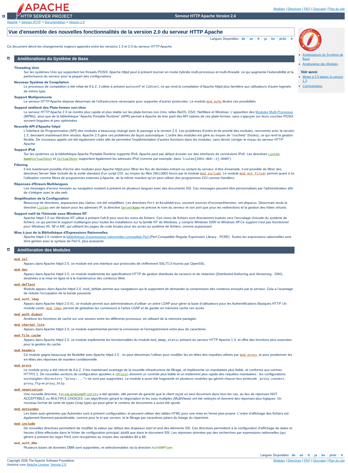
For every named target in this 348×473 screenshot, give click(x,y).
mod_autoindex (26, 409)
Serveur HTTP (31, 22)
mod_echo (214, 101)
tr (292, 38)
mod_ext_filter (253, 173)
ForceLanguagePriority (78, 394)
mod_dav (20, 270)
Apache (12, 22)
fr (259, 38)
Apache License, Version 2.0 (46, 464)
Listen (274, 154)
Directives (294, 9)
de (243, 38)
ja (265, 38)
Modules (279, 9)
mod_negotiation (28, 390)
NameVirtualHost (38, 159)
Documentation (55, 22)
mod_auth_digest (28, 314)
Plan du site (336, 9)
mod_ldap (53, 308)
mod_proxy (248, 355)
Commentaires (312, 86)
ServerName (130, 208)
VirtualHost (67, 159)
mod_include (210, 173)
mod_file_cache (27, 335)
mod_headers (24, 350)
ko (273, 38)
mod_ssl (20, 259)
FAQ (307, 9)
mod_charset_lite (29, 325)
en (251, 38)
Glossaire (319, 9)
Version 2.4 (77, 22)
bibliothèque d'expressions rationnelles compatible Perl (108, 237)
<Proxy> (122, 374)
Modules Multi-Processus (274, 112)
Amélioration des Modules (320, 64)
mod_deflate (24, 284)
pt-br (282, 38)
